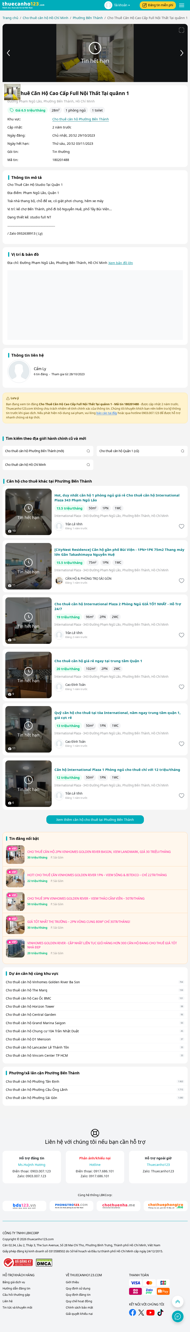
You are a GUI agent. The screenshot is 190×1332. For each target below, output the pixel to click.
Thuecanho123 (162, 1171)
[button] (117, 5)
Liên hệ (8, 1301)
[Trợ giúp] (178, 1316)
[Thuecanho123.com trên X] (141, 1313)
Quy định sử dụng (78, 1288)
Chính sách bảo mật (79, 1307)
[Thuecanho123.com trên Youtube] (150, 1313)
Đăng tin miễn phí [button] (160, 5)
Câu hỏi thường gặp (16, 1295)
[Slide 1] (12, 92)
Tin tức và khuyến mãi (17, 1307)
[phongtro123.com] (71, 1206)
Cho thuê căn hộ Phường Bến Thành (80, 119)
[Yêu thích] (181, 526)
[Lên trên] (178, 1301)
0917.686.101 (104, 1171)
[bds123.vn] (24, 1206)
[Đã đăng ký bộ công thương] (18, 1262)
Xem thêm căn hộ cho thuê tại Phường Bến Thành (95, 819)
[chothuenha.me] (118, 1206)
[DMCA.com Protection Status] (44, 1262)
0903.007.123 (40, 1171)
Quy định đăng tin (78, 1295)
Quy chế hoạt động (79, 1301)
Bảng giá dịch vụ (14, 1282)
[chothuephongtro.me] (165, 1206)
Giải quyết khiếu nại (79, 1314)
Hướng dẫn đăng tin (16, 1288)
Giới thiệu (72, 1282)
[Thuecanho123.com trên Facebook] (132, 1312)
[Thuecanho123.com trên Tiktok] (160, 1312)
